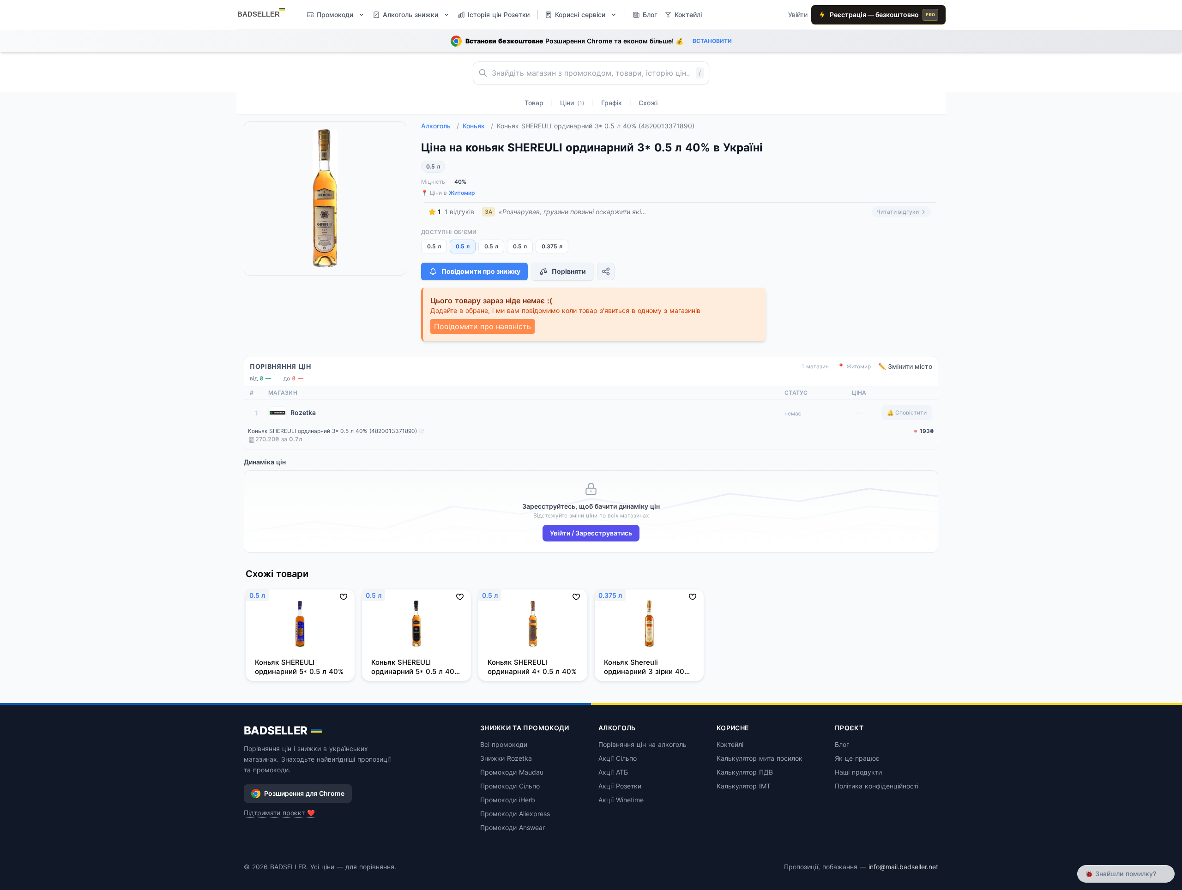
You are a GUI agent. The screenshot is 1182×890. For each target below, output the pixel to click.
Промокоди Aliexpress (515, 814)
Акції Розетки (619, 786)
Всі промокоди (503, 744)
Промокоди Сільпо (510, 786)
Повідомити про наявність (482, 326)
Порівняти (569, 271)
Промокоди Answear (512, 827)
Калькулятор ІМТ (744, 786)
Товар (534, 103)
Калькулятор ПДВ (745, 772)
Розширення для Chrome (304, 793)
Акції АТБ (613, 772)
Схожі (648, 103)
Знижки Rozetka (506, 758)
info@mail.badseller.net (903, 867)
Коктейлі (730, 744)
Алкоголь (440, 126)
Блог (842, 744)
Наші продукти (858, 772)
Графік (611, 103)
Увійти (798, 14)
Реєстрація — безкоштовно (882, 14)
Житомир (462, 192)
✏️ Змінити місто (905, 366)
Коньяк (478, 126)
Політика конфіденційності (876, 786)
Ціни (572, 103)
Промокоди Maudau (511, 772)
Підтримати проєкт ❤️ (279, 813)
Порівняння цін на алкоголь (642, 744)
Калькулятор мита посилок (759, 758)
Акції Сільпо (617, 758)
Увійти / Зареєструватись (591, 533)
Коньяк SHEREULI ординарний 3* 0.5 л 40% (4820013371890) (332, 430)
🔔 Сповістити (907, 412)
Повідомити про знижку (480, 271)
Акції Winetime (621, 800)
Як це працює (857, 758)
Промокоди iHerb (507, 800)
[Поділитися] (606, 271)
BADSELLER (276, 730)
